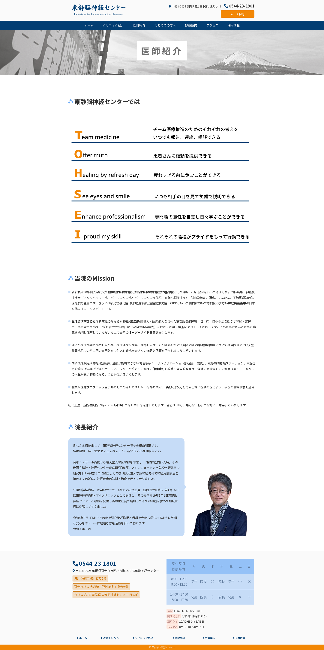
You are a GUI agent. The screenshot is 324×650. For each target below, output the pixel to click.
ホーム (89, 25)
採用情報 (234, 25)
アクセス (212, 25)
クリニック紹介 (113, 25)
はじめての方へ (165, 25)
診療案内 (191, 25)
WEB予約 (237, 13)
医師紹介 (139, 25)
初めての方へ (111, 638)
